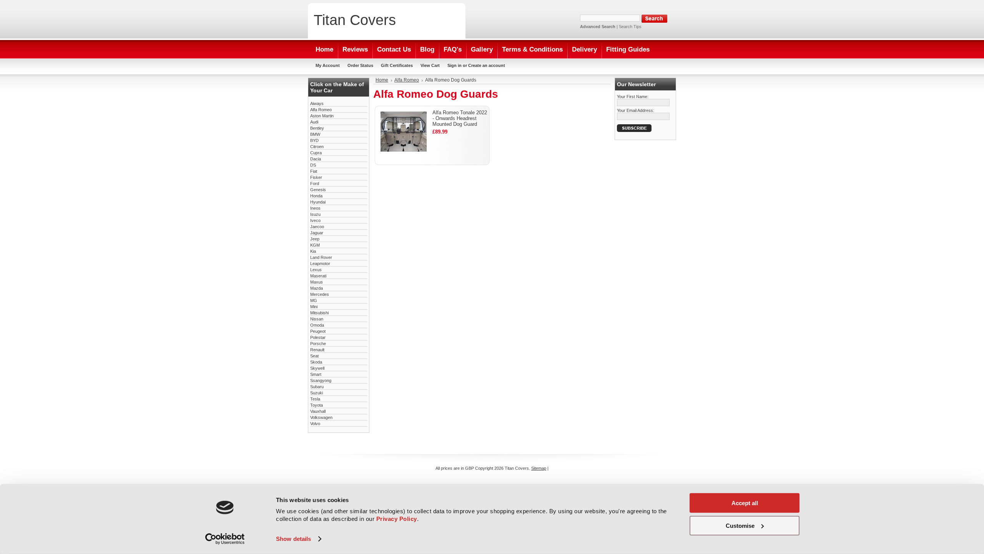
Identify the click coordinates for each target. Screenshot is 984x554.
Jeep (314, 239)
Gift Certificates (397, 65)
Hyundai (318, 202)
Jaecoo (317, 226)
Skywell (317, 368)
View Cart (430, 65)
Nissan (316, 319)
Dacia (315, 159)
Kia (313, 251)
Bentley (317, 128)
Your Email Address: (635, 110)
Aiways (317, 103)
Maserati (318, 276)
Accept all (744, 503)
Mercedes (319, 294)
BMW (315, 134)
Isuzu (315, 214)
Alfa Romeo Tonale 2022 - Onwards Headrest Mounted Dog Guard (459, 118)
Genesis (318, 189)
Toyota (316, 405)
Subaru (317, 386)
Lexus (316, 269)
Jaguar (316, 232)
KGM (315, 245)
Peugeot (318, 331)
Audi (314, 122)
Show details (293, 539)
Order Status (360, 65)
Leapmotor (320, 263)
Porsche (318, 343)
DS (313, 165)
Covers (355, 20)
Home (382, 80)
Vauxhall (318, 411)
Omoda (317, 325)
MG (313, 300)
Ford (314, 183)
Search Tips (630, 26)
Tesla (315, 399)
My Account (328, 65)
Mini (313, 306)
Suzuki (316, 392)
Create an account (486, 65)
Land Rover (321, 257)
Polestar (318, 337)
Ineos (315, 208)
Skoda (316, 362)
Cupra (316, 152)
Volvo (315, 423)
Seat (314, 356)
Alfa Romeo (321, 109)
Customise (740, 525)
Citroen (317, 146)
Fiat (313, 171)
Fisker (316, 177)
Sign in (454, 65)
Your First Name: (632, 96)
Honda (316, 196)
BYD (314, 140)
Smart (315, 374)
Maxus (316, 282)
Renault (317, 349)
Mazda (316, 288)
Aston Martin (322, 115)
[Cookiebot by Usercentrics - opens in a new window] (225, 539)
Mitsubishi (319, 312)
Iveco (315, 220)
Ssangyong (320, 380)
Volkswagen (321, 417)
